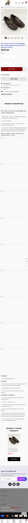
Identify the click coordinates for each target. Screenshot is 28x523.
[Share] (3, 10)
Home (2, 7)
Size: (2, 53)
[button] (19, 3)
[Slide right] (24, 22)
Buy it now (14, 79)
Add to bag (11, 69)
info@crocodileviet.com (9, 510)
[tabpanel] (14, 447)
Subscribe (22, 479)
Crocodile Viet (9, 518)
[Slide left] (3, 22)
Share (3, 10)
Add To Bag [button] (14, 459)
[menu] (16, 3)
